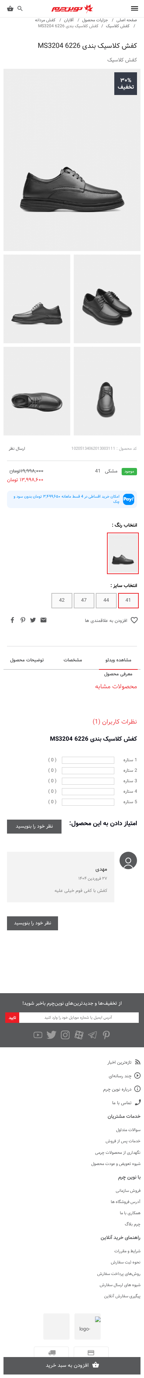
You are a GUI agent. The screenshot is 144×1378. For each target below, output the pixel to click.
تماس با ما (121, 1103)
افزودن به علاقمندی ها (106, 621)
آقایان (69, 20)
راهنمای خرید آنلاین (121, 1237)
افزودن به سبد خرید (67, 1366)
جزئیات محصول (95, 20)
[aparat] (79, 1035)
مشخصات (73, 660)
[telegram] (92, 1035)
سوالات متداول (128, 1130)
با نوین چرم (129, 1177)
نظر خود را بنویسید (34, 826)
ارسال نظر (17, 449)
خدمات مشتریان (124, 1116)
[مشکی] (123, 553)
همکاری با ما (130, 1213)
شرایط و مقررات (127, 1251)
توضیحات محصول (27, 660)
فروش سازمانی (128, 1191)
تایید (12, 1018)
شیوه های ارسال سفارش (120, 1285)
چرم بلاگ (133, 1224)
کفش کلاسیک (118, 26)
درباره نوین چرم (117, 1089)
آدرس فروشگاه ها (126, 1202)
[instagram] (65, 1035)
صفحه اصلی (126, 20)
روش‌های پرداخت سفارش (119, 1274)
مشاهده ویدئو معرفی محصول (118, 663)
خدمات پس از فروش (123, 1141)
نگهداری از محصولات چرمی (118, 1153)
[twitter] (51, 1035)
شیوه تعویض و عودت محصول (116, 1164)
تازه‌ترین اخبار (119, 1063)
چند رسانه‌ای (120, 1076)
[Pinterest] (106, 1035)
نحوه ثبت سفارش (126, 1262)
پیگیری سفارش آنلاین (122, 1296)
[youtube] (38, 1035)
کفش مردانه (45, 20)
